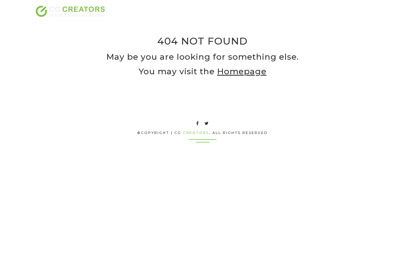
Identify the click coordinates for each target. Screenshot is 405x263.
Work (331, 11)
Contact (355, 11)
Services (308, 11)
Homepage (241, 71)
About (283, 11)
